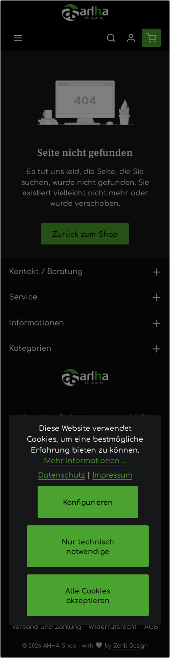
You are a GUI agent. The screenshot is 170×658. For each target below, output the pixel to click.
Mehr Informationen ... (85, 460)
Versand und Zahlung (46, 626)
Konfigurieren (88, 502)
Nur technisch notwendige (88, 546)
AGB (151, 626)
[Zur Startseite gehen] (85, 12)
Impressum (112, 474)
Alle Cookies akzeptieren (87, 595)
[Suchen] (111, 38)
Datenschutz (61, 474)
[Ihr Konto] (131, 38)
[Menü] (18, 38)
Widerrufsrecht (112, 626)
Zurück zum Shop (85, 234)
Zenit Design (130, 645)
